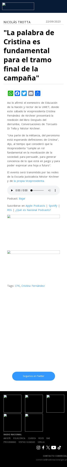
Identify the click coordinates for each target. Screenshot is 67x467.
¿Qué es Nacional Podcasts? (33, 210)
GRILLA (41, 442)
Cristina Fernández (33, 285)
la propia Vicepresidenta (29, 181)
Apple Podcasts (35, 205)
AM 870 (7, 438)
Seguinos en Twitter (33, 376)
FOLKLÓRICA (19, 438)
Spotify (53, 205)
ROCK (41, 438)
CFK (17, 285)
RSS (9, 210)
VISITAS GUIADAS (27, 442)
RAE (48, 438)
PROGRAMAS (10, 442)
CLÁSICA (32, 438)
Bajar (22, 198)
